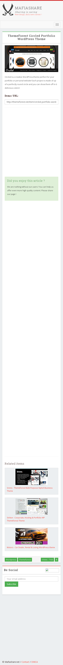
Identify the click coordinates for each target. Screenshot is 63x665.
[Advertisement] (31, 142)
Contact (25, 661)
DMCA (34, 661)
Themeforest (25, 559)
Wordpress (11, 559)
